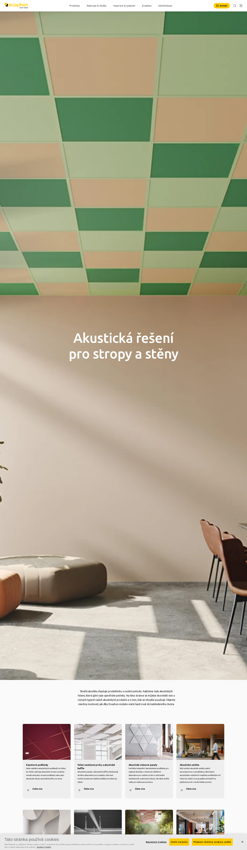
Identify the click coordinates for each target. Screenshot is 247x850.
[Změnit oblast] (241, 5)
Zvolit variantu (179, 842)
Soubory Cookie (44, 847)
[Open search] (234, 5)
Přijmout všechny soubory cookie (212, 842)
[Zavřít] (242, 842)
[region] (123, 842)
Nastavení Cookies (156, 842)
